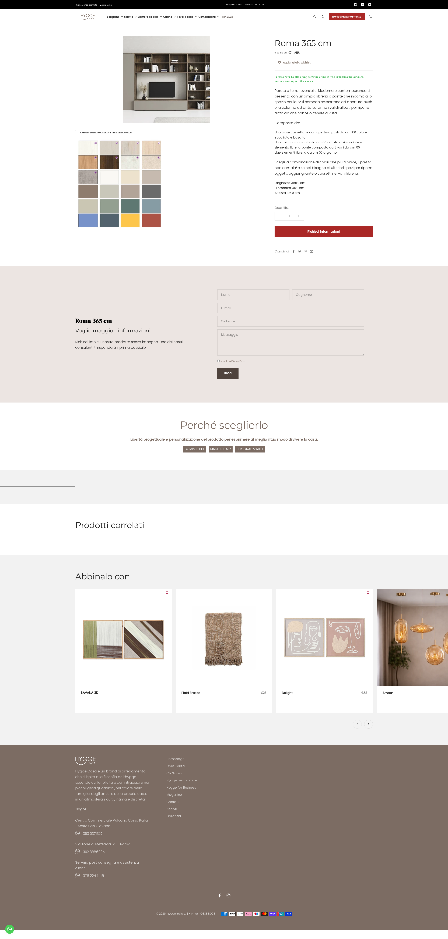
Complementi (207, 17)
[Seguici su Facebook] (219, 895)
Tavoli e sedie (185, 17)
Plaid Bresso (190, 693)
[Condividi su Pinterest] (306, 251)
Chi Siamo (174, 773)
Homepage (175, 759)
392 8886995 (94, 851)
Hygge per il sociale (181, 780)
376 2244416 (93, 875)
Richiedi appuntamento (346, 16)
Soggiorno (113, 17)
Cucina (167, 17)
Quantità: (282, 207)
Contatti (172, 802)
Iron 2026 (227, 17)
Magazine (174, 794)
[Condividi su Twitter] (300, 251)
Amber (388, 693)
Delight (287, 693)
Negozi (171, 809)
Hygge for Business (181, 787)
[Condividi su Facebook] (294, 251)
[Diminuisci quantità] (280, 216)
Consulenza (175, 766)
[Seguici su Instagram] (228, 895)
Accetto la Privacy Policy (233, 361)
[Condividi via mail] (311, 251)
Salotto (128, 17)
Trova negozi (106, 5)
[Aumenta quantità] (299, 216)
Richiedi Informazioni (323, 231)
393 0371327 (93, 833)
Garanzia (173, 816)
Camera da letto (148, 17)
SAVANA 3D (89, 692)
